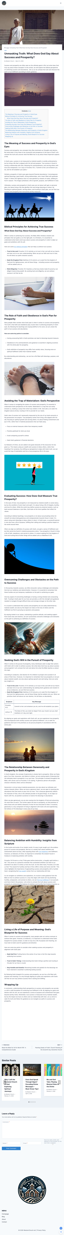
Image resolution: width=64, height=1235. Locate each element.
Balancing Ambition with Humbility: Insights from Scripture (22, 132)
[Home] (4, 47)
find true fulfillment (43, 880)
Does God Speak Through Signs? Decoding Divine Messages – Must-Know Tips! (32, 1084)
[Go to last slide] (4, 1082)
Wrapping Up (9, 136)
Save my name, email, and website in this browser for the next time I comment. (53, 1141)
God (5, 50)
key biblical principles (20, 246)
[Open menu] (60, 3)
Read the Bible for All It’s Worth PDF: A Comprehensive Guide (14, 1047)
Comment (6, 1122)
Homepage (5, 1214)
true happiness (43, 851)
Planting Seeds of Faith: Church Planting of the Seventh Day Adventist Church (48, 1047)
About (4, 1219)
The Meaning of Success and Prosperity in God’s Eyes (21, 114)
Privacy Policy (41, 1230)
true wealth (22, 871)
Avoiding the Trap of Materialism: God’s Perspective (20, 122)
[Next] (59, 1082)
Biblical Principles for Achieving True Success (18, 116)
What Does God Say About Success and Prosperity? (22, 118)
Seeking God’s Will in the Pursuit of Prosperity (18, 128)
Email (25, 1143)
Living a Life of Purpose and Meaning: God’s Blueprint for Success (24, 134)
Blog (3, 1216)
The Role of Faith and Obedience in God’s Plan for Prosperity (23, 120)
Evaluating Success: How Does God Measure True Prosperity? (23, 124)
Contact (4, 1222)
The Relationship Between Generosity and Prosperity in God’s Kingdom (26, 130)
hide (29, 111)
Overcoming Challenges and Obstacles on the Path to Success (23, 126)
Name (5, 1143)
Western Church (10, 61)
